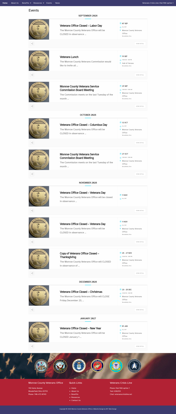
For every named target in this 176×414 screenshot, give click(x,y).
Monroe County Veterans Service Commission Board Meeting (79, 88)
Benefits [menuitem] (25, 3)
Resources (75, 397)
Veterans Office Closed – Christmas (81, 292)
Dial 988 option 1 (123, 388)
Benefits (74, 394)
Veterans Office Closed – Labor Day (81, 25)
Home (73, 388)
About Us (75, 391)
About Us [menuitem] (15, 3)
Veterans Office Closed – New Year (80, 328)
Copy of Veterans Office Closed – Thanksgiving (79, 255)
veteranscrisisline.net (123, 394)
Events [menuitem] (49, 3)
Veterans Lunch (69, 57)
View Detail (140, 43)
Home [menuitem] (5, 3)
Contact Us (76, 400)
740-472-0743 (40, 394)
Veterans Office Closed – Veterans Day (82, 192)
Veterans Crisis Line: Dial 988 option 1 (157, 3)
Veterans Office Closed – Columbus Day (83, 125)
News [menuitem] (57, 3)
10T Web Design (111, 409)
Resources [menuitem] (38, 3)
